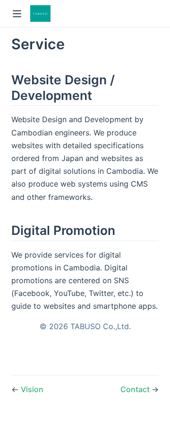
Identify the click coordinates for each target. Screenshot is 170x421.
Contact (136, 389)
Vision (32, 389)
